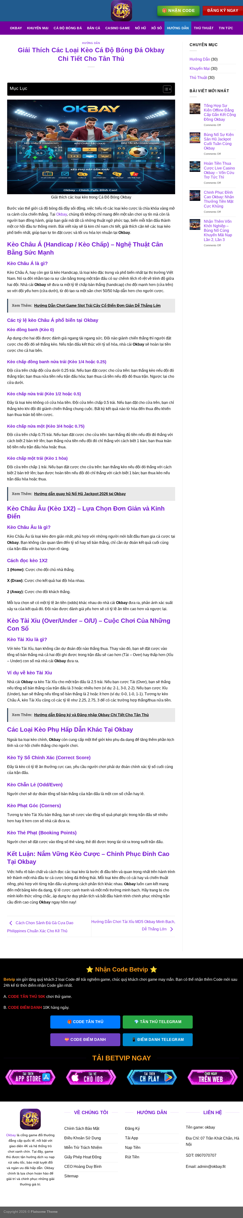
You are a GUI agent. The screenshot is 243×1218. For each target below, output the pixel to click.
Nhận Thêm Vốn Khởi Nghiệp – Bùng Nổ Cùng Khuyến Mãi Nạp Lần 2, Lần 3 (218, 230)
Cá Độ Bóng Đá (68, 28)
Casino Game (117, 28)
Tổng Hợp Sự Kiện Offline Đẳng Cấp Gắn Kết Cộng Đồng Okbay (220, 112)
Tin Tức (226, 28)
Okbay (16, 28)
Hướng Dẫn (178, 28)
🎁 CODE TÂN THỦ (85, 1022)
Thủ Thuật (204, 28)
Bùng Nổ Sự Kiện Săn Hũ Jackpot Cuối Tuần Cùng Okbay (219, 141)
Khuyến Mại (38, 28)
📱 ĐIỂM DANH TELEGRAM (157, 1040)
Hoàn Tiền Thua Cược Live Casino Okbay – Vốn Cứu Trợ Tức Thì (219, 170)
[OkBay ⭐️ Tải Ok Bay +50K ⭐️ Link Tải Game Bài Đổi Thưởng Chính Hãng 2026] (121, 10)
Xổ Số (156, 28)
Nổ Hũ (140, 28)
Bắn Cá (93, 28)
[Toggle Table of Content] (164, 89)
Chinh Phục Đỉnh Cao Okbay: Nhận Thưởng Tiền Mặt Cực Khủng (219, 199)
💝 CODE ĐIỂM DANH (85, 1040)
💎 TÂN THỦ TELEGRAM (158, 1022)
